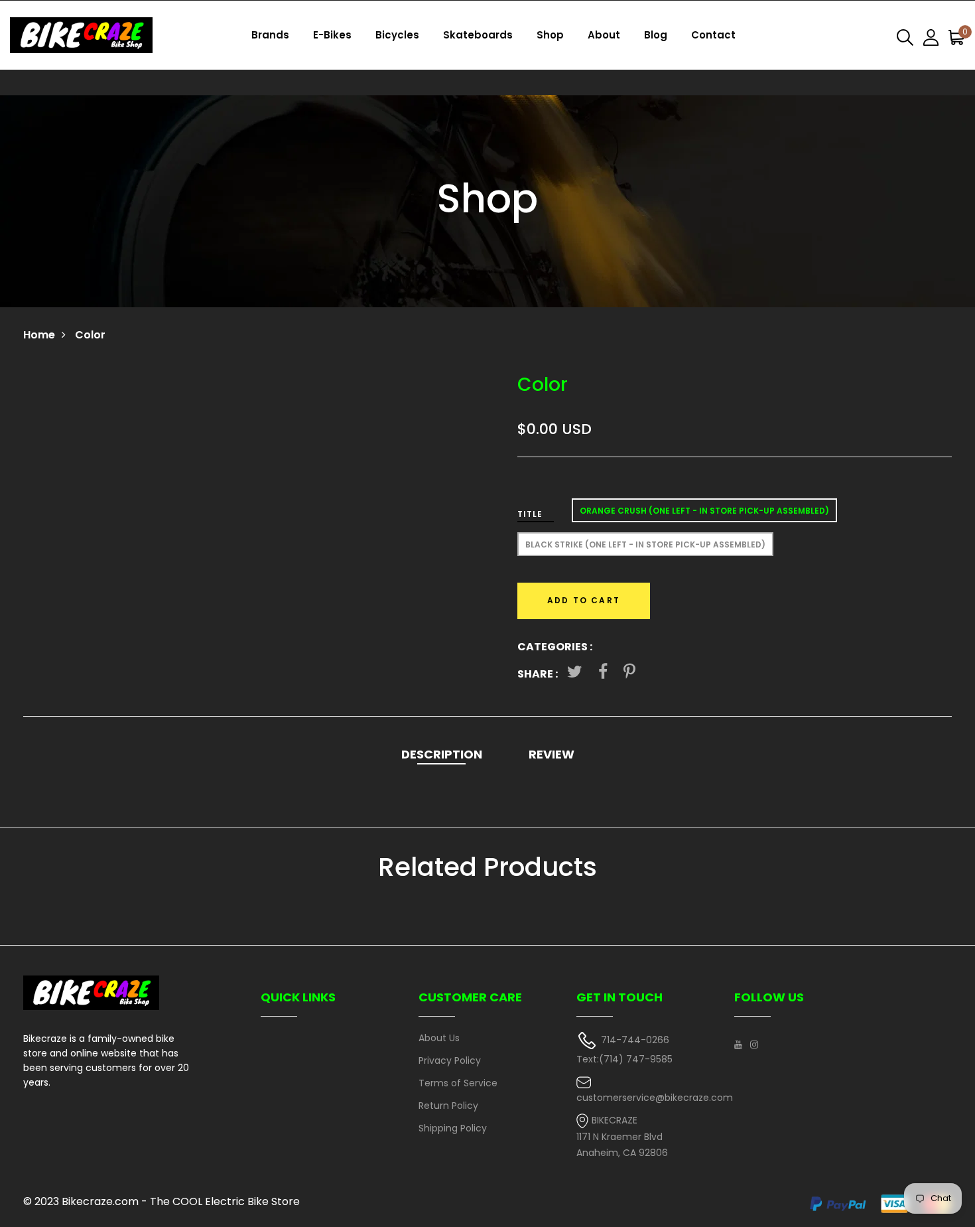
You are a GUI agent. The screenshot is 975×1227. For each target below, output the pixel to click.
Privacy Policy (450, 1060)
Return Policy (448, 1105)
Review (551, 754)
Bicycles (397, 35)
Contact (713, 35)
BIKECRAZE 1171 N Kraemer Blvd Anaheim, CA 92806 (622, 1136)
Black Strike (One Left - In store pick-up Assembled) (645, 544)
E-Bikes (332, 35)
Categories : (554, 646)
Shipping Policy (453, 1128)
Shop (550, 35)
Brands (270, 35)
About (604, 35)
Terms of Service (458, 1083)
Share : (537, 674)
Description (441, 754)
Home (39, 334)
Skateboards (478, 35)
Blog (655, 35)
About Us (439, 1038)
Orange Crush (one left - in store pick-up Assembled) (704, 510)
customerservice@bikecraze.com (654, 1097)
